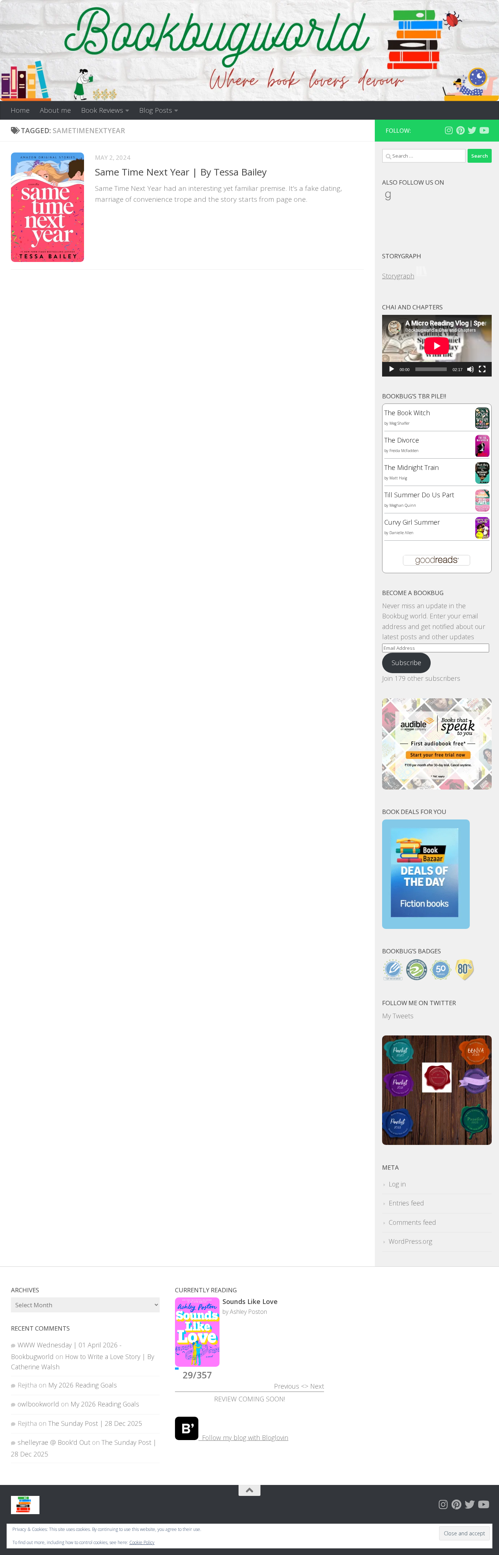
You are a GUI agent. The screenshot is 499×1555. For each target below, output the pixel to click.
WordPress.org (410, 1241)
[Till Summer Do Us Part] (482, 509)
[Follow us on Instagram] (448, 130)
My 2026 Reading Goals (82, 1385)
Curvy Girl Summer (412, 522)
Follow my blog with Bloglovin (243, 1437)
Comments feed (412, 1222)
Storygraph (398, 275)
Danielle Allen (401, 532)
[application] (437, 346)
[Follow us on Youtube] (483, 130)
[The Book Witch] (482, 426)
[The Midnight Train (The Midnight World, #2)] (482, 481)
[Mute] (470, 369)
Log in (397, 1184)
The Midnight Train (411, 467)
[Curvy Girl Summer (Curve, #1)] (482, 536)
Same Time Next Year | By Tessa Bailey (181, 171)
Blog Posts (155, 110)
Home (20, 110)
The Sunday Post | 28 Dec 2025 (95, 1423)
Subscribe (406, 662)
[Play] (391, 369)
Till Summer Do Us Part (419, 494)
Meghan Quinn (402, 505)
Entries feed (406, 1203)
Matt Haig (398, 478)
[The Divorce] (482, 455)
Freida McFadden (404, 450)
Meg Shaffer (399, 423)
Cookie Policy (142, 1542)
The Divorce (401, 440)
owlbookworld (38, 1404)
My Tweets (398, 1015)
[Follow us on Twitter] (472, 130)
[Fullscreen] (482, 369)
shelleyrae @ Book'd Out (54, 1442)
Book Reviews (102, 110)
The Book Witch (407, 412)
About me (55, 110)
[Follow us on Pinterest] (460, 130)
